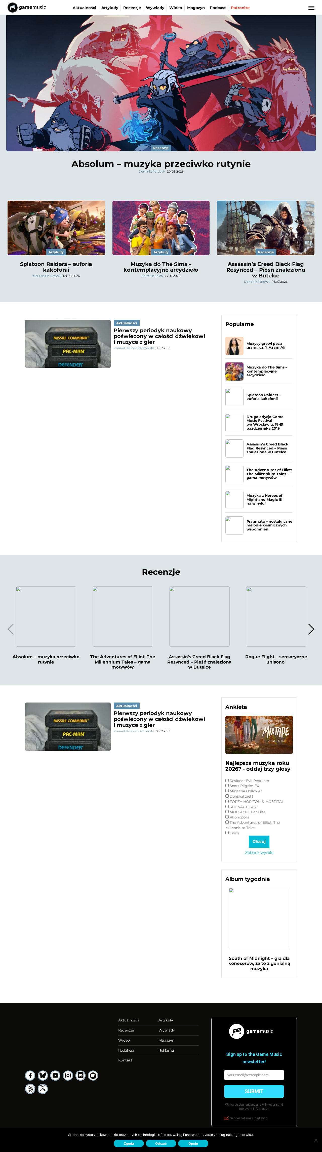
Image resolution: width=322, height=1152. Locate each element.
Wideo (175, 7)
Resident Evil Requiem (249, 780)
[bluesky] (43, 1076)
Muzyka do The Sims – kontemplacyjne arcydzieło (161, 267)
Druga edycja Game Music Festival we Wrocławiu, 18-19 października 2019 (265, 423)
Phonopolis (240, 817)
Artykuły (109, 7)
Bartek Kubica (152, 276)
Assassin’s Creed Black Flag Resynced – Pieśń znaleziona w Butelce (265, 270)
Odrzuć (161, 1143)
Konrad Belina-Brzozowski (134, 348)
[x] (43, 1089)
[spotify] (93, 1076)
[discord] (80, 1076)
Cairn (234, 833)
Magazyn (196, 7)
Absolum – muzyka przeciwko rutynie (161, 163)
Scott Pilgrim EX (244, 786)
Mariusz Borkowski (47, 276)
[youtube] (55, 1076)
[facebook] (30, 1076)
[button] (311, 629)
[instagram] (68, 1076)
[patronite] (30, 1089)
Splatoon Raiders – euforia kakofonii (56, 267)
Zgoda (129, 1143)
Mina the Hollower (246, 791)
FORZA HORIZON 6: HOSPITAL (257, 801)
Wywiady (155, 7)
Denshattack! (241, 796)
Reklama (166, 1050)
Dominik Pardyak (152, 171)
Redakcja (126, 1050)
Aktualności (84, 7)
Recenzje (132, 7)
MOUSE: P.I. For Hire (247, 812)
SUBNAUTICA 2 (243, 807)
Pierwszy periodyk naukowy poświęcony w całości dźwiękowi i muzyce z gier (159, 336)
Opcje (193, 1143)
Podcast (218, 7)
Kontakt (125, 1060)
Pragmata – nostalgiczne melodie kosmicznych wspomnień (269, 525)
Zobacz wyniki (259, 852)
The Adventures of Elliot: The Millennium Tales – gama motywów (269, 474)
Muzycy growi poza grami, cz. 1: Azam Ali (266, 345)
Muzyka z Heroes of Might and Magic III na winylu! (265, 499)
